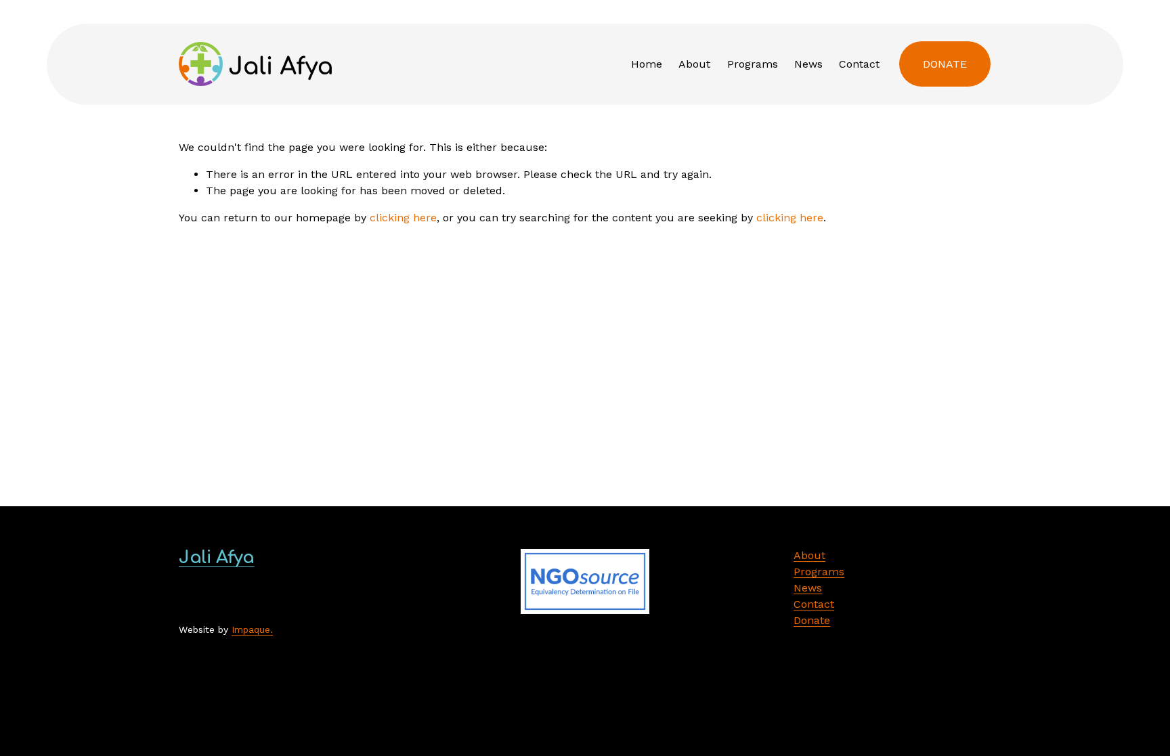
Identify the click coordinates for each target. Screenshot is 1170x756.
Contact (859, 64)
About (694, 64)
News (808, 64)
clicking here (403, 217)
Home (646, 64)
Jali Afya (216, 557)
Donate (945, 64)
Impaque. (252, 629)
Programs (752, 64)
